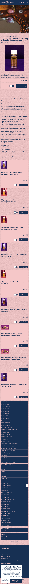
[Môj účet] (22, 2)
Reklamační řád (4, 558)
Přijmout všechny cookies (16, 581)
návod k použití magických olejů (17, 128)
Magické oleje (14, 151)
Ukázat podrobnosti (5, 580)
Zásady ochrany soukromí (15, 576)
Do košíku (22, 86)
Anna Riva (4, 153)
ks (17, 185)
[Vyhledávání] (24, 2)
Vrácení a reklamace (6, 556)
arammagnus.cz (14, 541)
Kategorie (4, 151)
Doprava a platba (5, 551)
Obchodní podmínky (6, 554)
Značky (22, 151)
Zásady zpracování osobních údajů (9, 560)
